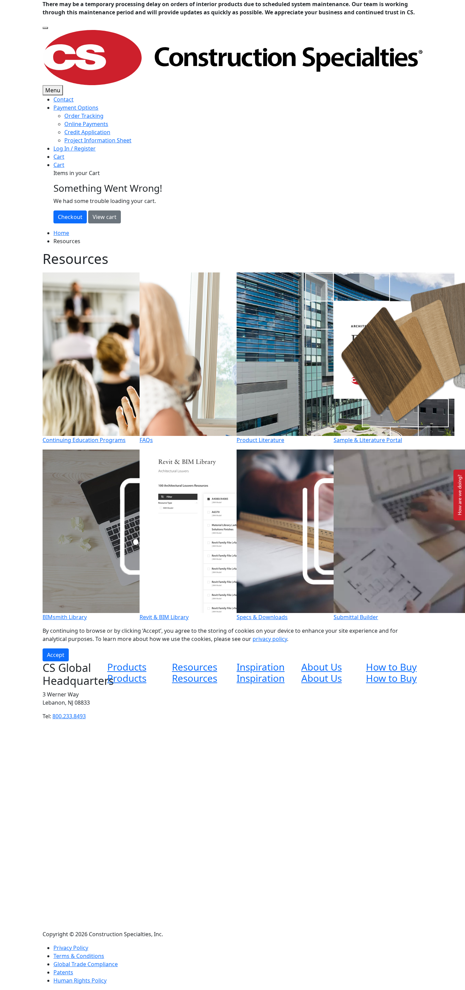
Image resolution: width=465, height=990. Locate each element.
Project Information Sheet (97, 140)
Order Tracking (83, 116)
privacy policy (270, 639)
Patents (63, 972)
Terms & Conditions (78, 956)
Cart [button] (58, 165)
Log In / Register (74, 148)
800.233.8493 (69, 716)
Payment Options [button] (75, 107)
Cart (58, 156)
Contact (63, 99)
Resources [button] (194, 666)
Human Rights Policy (80, 980)
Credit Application (87, 132)
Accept (55, 655)
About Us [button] (321, 666)
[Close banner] (45, 28)
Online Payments (86, 124)
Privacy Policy (70, 948)
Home (61, 233)
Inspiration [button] (261, 666)
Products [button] (126, 666)
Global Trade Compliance (85, 964)
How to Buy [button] (391, 666)
